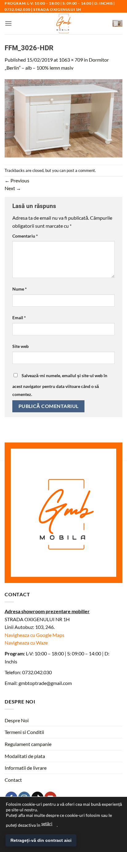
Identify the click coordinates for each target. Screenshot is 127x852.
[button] (8, 23)
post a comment (81, 170)
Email (19, 317)
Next (13, 188)
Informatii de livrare (26, 768)
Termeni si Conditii (24, 732)
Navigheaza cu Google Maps (34, 635)
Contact (13, 780)
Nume (19, 288)
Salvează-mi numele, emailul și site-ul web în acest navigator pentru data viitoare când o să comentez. (59, 385)
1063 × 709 (71, 60)
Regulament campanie (28, 744)
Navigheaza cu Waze (26, 643)
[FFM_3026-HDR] (63, 117)
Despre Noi (17, 720)
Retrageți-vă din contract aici (41, 840)
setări (46, 823)
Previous (17, 180)
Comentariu (25, 235)
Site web (20, 346)
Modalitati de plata (25, 756)
